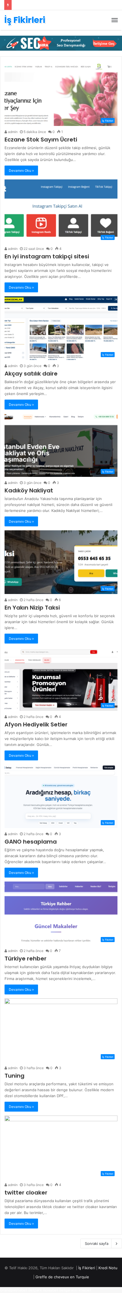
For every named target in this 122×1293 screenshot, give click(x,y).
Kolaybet (50, 1290)
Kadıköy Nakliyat (29, 490)
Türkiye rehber (26, 958)
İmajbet (85, 1290)
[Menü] (115, 20)
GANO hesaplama (31, 842)
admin (12, 132)
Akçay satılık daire (31, 374)
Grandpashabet (13, 1290)
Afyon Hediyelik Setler (36, 724)
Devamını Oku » (21, 170)
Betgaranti (68, 1290)
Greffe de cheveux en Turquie (62, 1277)
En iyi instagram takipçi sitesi (47, 256)
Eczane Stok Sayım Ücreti (41, 139)
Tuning (14, 1076)
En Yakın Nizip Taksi (32, 608)
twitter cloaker (26, 1192)
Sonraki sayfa (96, 1243)
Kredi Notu (107, 1268)
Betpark (35, 1290)
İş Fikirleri (86, 1268)
